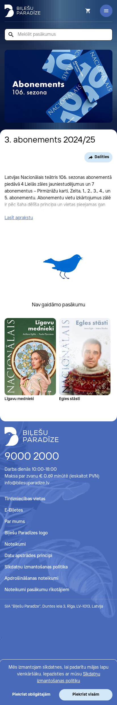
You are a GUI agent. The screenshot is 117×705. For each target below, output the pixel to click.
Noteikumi (15, 544)
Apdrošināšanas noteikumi (31, 578)
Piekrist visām (85, 694)
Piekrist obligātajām (31, 694)
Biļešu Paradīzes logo (26, 533)
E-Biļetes (14, 510)
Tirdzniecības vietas (25, 499)
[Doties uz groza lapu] (80, 11)
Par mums (15, 522)
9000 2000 (32, 457)
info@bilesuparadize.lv (27, 483)
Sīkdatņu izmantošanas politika (36, 567)
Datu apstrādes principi (28, 556)
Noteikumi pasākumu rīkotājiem (37, 590)
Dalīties (102, 157)
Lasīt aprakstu (19, 218)
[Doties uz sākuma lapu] (22, 11)
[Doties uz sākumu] (31, 436)
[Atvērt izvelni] (106, 11)
